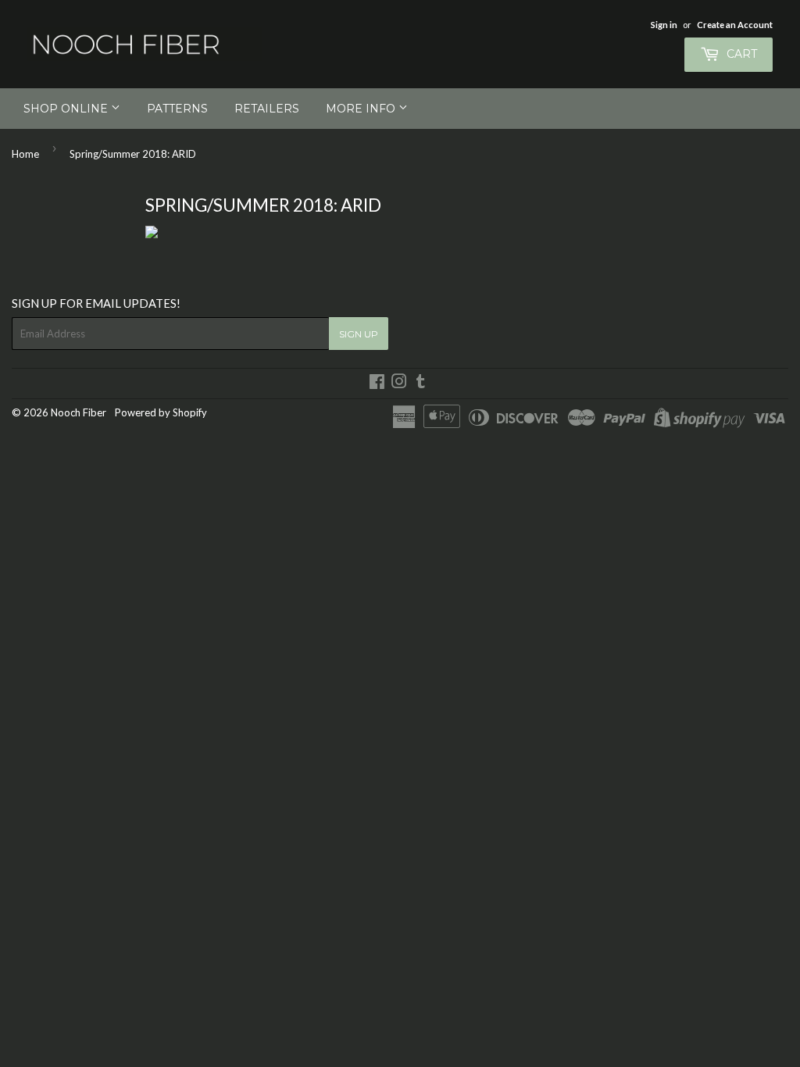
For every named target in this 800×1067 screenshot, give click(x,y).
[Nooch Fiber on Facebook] (377, 383)
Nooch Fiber (78, 412)
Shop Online (67, 109)
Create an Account (735, 25)
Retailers (266, 109)
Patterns (177, 109)
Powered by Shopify (161, 412)
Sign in (664, 25)
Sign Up (358, 334)
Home (25, 154)
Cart (740, 54)
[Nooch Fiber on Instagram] (399, 383)
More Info (362, 109)
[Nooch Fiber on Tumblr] (420, 383)
